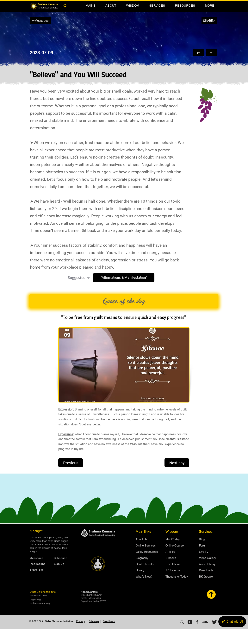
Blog (202, 539)
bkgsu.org (35, 599)
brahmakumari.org (40, 603)
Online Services (146, 545)
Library (140, 570)
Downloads (206, 570)
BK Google (206, 576)
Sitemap (94, 621)
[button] (90, 5)
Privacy (80, 621)
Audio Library (207, 564)
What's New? (144, 576)
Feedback (109, 621)
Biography (142, 558)
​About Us (141, 539)
